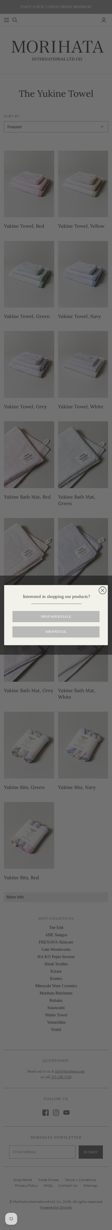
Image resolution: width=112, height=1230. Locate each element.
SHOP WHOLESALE (56, 616)
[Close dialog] (102, 590)
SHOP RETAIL (55, 632)
